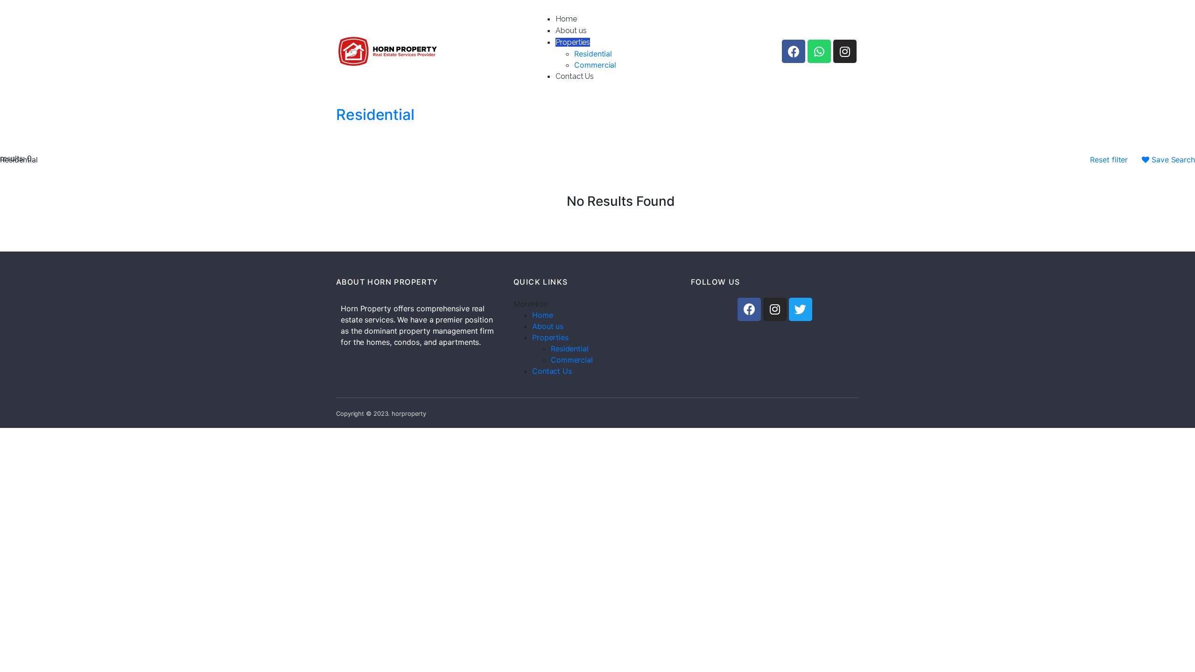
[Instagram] (845, 51)
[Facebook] (793, 51)
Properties (572, 42)
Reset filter (1109, 159)
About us (570, 30)
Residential (593, 53)
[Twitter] (800, 309)
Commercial (595, 65)
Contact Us (574, 76)
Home (566, 18)
